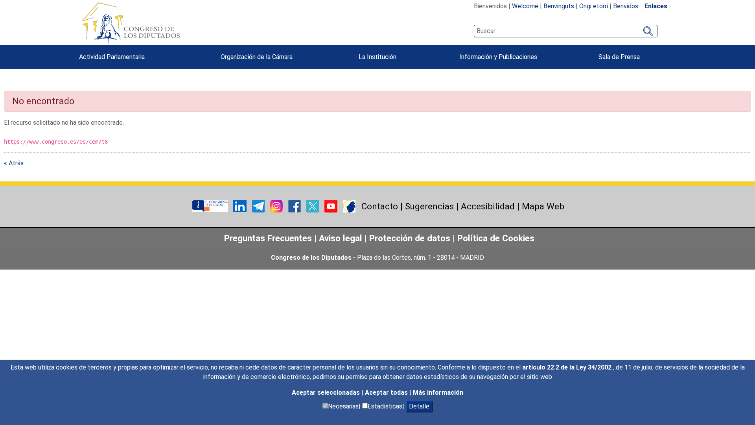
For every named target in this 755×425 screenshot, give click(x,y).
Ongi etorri (593, 6)
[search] (565, 31)
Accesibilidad (488, 206)
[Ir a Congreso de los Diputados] (130, 22)
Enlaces (656, 6)
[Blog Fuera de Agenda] (349, 206)
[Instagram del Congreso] (277, 206)
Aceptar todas (387, 392)
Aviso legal (342, 238)
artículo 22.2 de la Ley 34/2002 (567, 367)
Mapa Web (543, 206)
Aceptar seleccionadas (326, 392)
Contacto (379, 206)
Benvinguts (558, 6)
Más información (438, 392)
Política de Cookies (495, 238)
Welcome (525, 6)
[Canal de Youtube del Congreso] (331, 206)
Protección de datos (409, 238)
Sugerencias (429, 206)
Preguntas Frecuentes (268, 238)
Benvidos (625, 6)
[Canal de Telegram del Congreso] (259, 206)
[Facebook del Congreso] (295, 206)
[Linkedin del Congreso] (240, 206)
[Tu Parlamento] (210, 206)
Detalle (419, 406)
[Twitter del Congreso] (313, 206)
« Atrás (14, 163)
